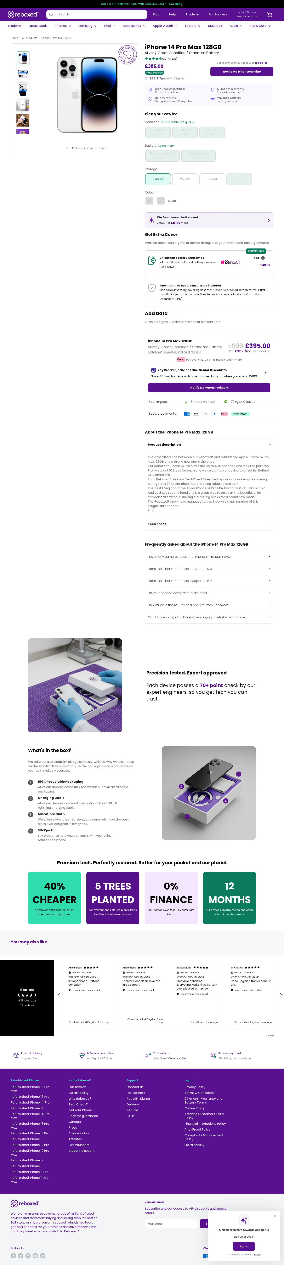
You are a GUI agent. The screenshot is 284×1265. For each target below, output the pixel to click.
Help (172, 14)
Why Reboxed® (80, 1098)
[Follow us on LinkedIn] (42, 1255)
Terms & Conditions (199, 1093)
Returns (132, 1110)
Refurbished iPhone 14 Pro (30, 1102)
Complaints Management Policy (204, 1137)
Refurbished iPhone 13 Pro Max (30, 1125)
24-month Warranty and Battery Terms (203, 1100)
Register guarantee (83, 1116)
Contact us (135, 1087)
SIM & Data (258, 26)
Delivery (133, 1104)
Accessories (132, 26)
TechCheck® (78, 1104)
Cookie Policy (195, 1108)
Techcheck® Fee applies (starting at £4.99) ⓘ (174, 352)
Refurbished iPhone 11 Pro (29, 1172)
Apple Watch (163, 26)
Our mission (77, 1087)
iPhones (61, 26)
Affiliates (75, 1139)
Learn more (166, 146)
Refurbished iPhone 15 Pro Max (30, 1089)
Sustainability (78, 1093)
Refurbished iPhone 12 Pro (30, 1145)
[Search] (51, 14)
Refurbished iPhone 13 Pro (30, 1133)
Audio (234, 26)
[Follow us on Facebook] (13, 1255)
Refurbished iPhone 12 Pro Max (30, 1152)
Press (73, 1127)
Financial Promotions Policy (205, 1123)
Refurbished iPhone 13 (27, 1139)
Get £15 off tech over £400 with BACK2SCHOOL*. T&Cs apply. (142, 4)
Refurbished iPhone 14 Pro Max (30, 1116)
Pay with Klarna (138, 1098)
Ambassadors (79, 1133)
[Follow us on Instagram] (28, 1255)
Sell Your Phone (80, 1110)
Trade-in (192, 14)
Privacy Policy (195, 1087)
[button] (161, 59)
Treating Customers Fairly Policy (204, 1116)
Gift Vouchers (79, 1145)
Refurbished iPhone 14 (27, 1108)
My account (245, 16)
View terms (207, 294)
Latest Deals (38, 26)
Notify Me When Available (242, 72)
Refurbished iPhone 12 (27, 1160)
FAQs (130, 1116)
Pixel (107, 26)
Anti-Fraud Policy (198, 1129)
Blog (156, 14)
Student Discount (82, 1150)
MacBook (215, 26)
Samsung (85, 26)
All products (29, 38)
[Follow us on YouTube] (35, 1255)
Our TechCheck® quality (177, 122)
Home (14, 38)
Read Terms (167, 267)
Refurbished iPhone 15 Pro (30, 1096)
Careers (75, 1122)
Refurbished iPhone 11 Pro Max (29, 1179)
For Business (218, 14)
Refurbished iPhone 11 (27, 1166)
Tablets (190, 26)
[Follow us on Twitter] (20, 1255)
